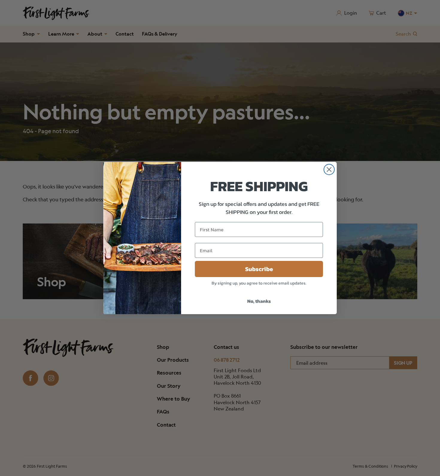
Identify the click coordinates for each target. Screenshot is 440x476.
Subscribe (259, 268)
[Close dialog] (329, 169)
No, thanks (259, 301)
